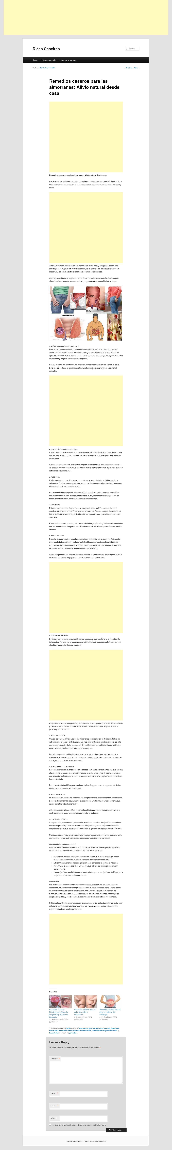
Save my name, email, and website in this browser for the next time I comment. (79, 1125)
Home (35, 60)
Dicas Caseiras (46, 48)
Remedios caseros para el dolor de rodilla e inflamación (84, 1012)
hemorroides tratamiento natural (61, 1030)
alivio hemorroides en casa (89, 1028)
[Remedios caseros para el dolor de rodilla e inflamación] (85, 1001)
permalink (72, 1033)
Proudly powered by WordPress (95, 1141)
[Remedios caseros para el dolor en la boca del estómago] (110, 1001)
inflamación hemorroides (82, 1030)
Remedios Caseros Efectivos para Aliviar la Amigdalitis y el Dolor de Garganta (58, 1013)
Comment (55, 1059)
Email (55, 1106)
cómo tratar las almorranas (109, 1028)
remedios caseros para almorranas (104, 1030)
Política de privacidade (67, 60)
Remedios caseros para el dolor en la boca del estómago (109, 1012)
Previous (128, 68)
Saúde (68, 1028)
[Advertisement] (79, 17)
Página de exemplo (49, 60)
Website (54, 1118)
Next (136, 68)
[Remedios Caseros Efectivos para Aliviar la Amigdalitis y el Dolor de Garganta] (60, 1001)
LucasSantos (54, 1033)
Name (55, 1093)
